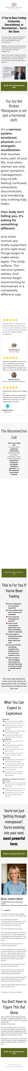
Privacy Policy (9, 1066)
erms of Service (18, 1066)
